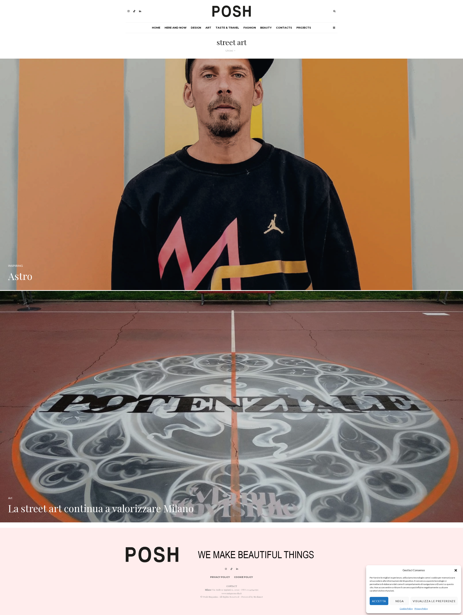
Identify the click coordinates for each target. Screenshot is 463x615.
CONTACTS (284, 27)
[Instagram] (128, 11)
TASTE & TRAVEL (227, 27)
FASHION (249, 27)
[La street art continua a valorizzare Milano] (231, 406)
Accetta (379, 601)
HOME (156, 27)
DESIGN (196, 27)
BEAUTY (266, 27)
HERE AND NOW (175, 27)
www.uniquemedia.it (232, 593)
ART (208, 27)
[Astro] (231, 174)
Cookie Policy (406, 608)
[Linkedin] (140, 11)
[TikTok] (134, 11)
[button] (456, 570)
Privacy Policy (421, 608)
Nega (399, 601)
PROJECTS (303, 27)
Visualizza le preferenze (434, 601)
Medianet (258, 596)
